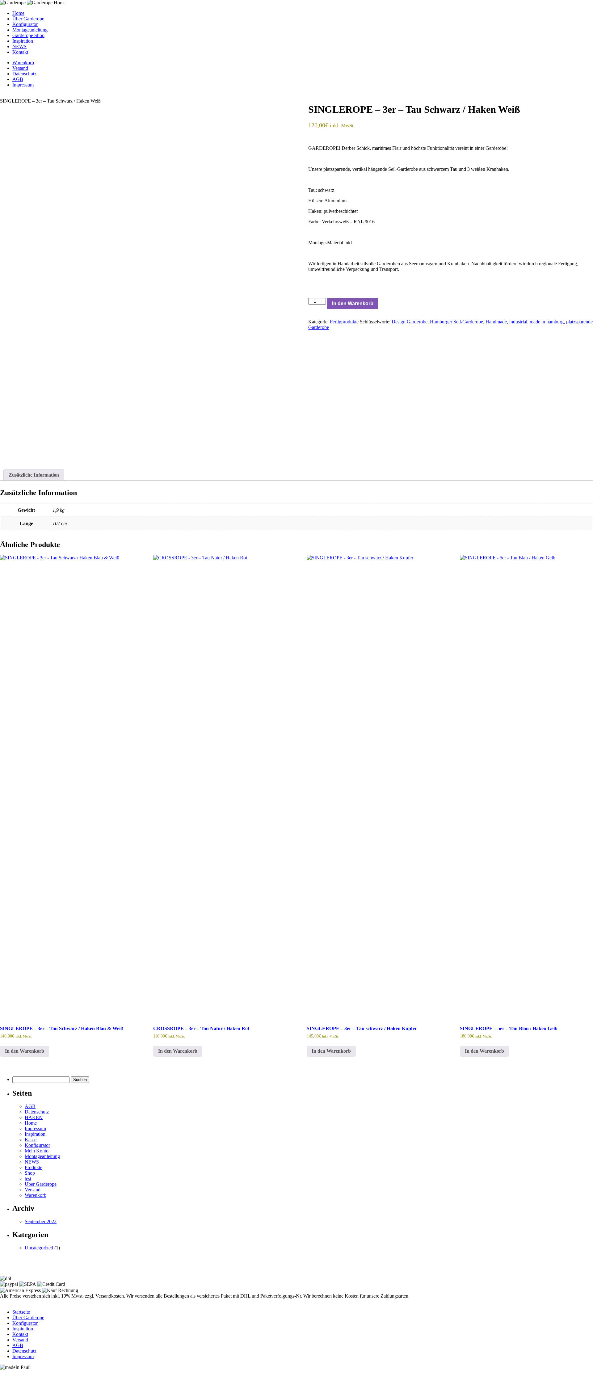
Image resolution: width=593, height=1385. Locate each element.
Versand (20, 68)
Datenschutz (24, 73)
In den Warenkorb (352, 303)
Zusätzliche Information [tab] (34, 475)
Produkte (33, 1167)
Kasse (30, 1139)
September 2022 (41, 1221)
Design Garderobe (409, 321)
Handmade (496, 321)
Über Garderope (28, 18)
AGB (17, 79)
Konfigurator (25, 24)
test (28, 1178)
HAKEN (34, 1117)
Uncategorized (39, 1247)
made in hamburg (547, 321)
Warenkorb (23, 62)
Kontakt (20, 52)
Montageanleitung (30, 29)
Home (18, 13)
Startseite (21, 1312)
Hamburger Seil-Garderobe (456, 321)
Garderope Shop (28, 35)
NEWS (19, 46)
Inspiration (22, 41)
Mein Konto (36, 1150)
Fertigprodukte (344, 321)
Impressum (23, 84)
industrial (518, 321)
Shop (30, 1173)
